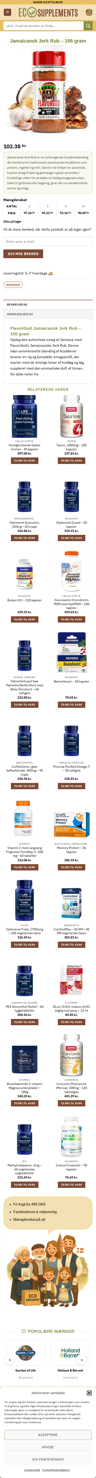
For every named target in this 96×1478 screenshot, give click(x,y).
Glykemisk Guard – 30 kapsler (71, 525)
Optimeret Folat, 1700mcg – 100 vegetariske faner (24, 931)
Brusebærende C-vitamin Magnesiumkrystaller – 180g (24, 1088)
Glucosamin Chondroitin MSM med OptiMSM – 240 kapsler (71, 604)
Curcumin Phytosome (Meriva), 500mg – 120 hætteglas (71, 1088)
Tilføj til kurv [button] (24, 460)
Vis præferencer (48, 1459)
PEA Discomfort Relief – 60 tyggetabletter (25, 1009)
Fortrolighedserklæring (55, 1470)
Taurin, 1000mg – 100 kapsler (71, 447)
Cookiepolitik (32, 1470)
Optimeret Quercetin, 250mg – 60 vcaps (25, 525)
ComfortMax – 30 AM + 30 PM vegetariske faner (71, 931)
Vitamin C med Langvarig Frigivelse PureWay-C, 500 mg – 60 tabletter (24, 852)
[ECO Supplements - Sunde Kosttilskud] (48, 12)
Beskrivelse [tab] (17, 304)
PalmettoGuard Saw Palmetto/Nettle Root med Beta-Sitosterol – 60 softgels (24, 687)
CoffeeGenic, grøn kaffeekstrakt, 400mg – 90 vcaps (24, 770)
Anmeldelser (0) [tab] (20, 314)
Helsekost (13, 284)
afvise (48, 1447)
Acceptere (48, 1435)
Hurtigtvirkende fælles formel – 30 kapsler (24, 447)
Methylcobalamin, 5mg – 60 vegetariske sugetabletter (25, 1169)
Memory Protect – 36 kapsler (71, 850)
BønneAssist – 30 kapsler (71, 681)
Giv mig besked (23, 253)
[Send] (88, 25)
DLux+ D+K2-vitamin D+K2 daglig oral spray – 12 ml (71, 1009)
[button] (89, 1393)
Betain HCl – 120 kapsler (24, 600)
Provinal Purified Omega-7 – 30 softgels (71, 769)
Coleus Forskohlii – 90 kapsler (71, 1167)
